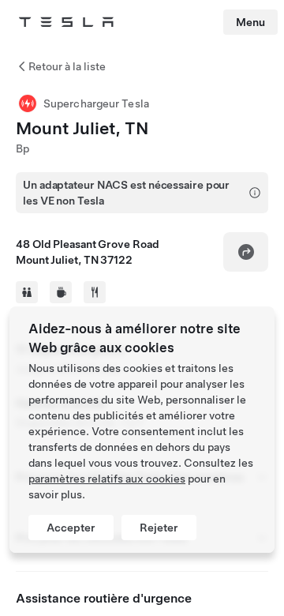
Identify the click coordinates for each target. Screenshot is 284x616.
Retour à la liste (67, 66)
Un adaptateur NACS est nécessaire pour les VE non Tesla (126, 192)
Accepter (71, 527)
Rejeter (159, 527)
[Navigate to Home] (66, 22)
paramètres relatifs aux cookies (106, 478)
